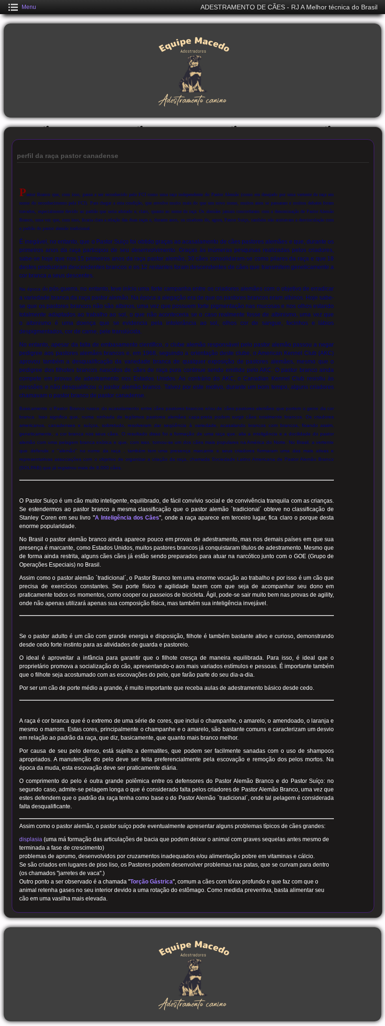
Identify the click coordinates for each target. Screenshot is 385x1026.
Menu (29, 7)
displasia (30, 839)
